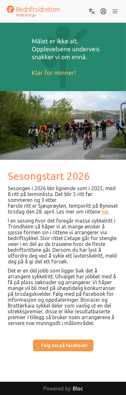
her (105, 212)
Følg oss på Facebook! (64, 345)
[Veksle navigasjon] (115, 11)
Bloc (78, 388)
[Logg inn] (103, 11)
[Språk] (92, 11)
